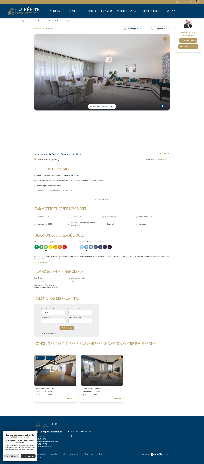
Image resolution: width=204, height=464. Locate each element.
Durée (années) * (74, 309)
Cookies (99, 454)
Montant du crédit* (47, 309)
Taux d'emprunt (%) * (75, 317)
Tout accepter (28, 456)
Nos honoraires (75, 454)
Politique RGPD (88, 454)
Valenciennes (60, 21)
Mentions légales (53, 454)
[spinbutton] (80, 320)
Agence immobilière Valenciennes (35, 21)
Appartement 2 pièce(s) (45, 390)
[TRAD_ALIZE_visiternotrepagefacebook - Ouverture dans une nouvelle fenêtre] (68, 436)
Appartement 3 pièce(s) (91, 390)
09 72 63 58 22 (40, 436)
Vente (51, 21)
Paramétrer (11, 456)
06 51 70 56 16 (40, 439)
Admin (65, 454)
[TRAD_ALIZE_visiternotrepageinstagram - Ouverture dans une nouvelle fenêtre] (72, 436)
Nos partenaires (39, 454)
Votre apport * (45, 317)
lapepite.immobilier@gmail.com (46, 441)
